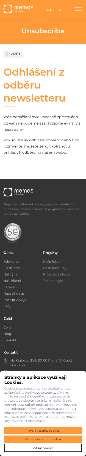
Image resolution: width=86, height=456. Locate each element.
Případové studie (56, 274)
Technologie (53, 281)
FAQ (7, 306)
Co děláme (12, 268)
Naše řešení (52, 262)
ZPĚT (15, 54)
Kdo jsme (11, 262)
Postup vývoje (14, 300)
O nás (8, 252)
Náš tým (10, 274)
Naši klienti (12, 281)
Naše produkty (55, 268)
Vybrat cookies (43, 448)
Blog (7, 334)
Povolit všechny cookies (43, 430)
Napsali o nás (14, 293)
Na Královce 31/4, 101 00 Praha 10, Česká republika (41, 362)
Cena (7, 327)
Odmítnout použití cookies (43, 439)
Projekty (50, 252)
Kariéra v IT (12, 287)
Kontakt (9, 340)
